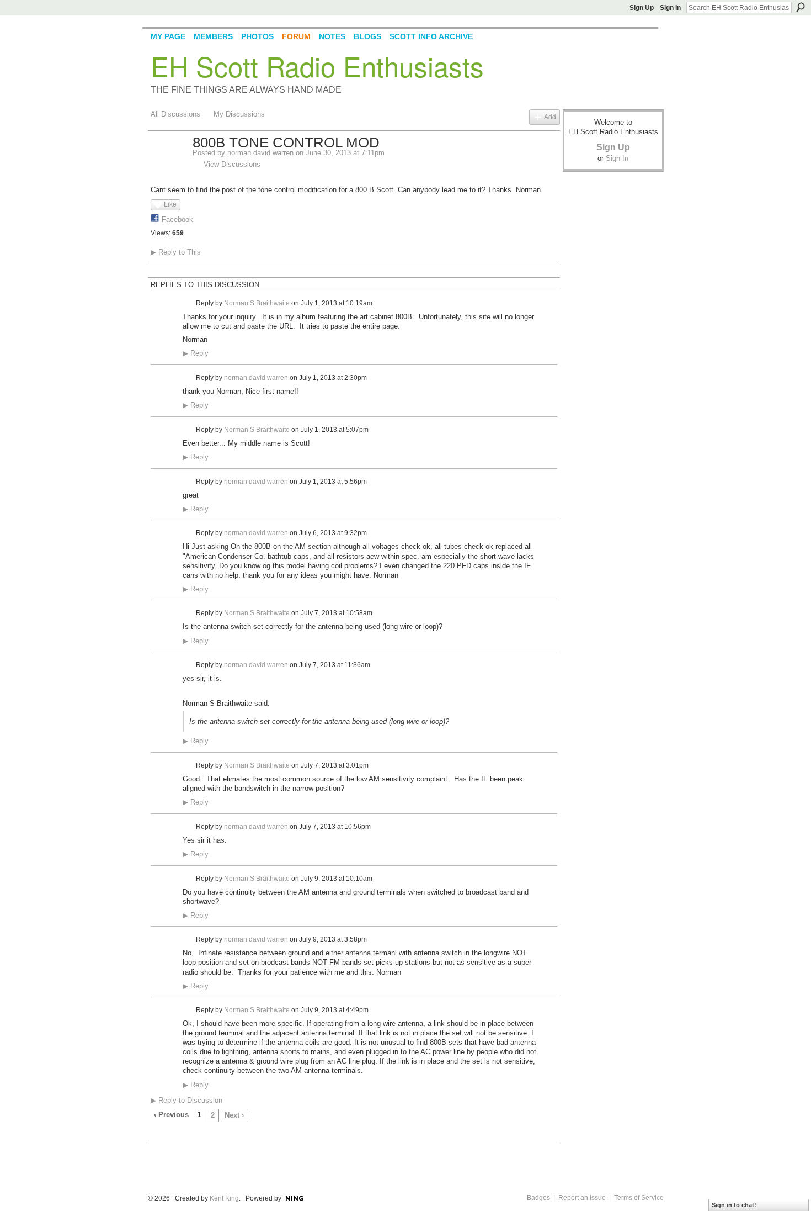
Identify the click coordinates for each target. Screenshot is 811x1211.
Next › (234, 1115)
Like (170, 204)
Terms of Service (639, 1198)
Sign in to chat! (734, 1205)
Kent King (224, 1198)
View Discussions (232, 164)
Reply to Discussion (186, 1100)
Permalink (189, 303)
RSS (157, 1134)
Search (800, 7)
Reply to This (176, 252)
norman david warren (260, 153)
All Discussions (175, 114)
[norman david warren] (168, 166)
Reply (196, 353)
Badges (538, 1198)
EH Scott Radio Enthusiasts (317, 65)
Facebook (177, 219)
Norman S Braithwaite (257, 303)
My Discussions (239, 114)
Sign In (670, 8)
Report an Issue (582, 1198)
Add (550, 116)
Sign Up (641, 8)
